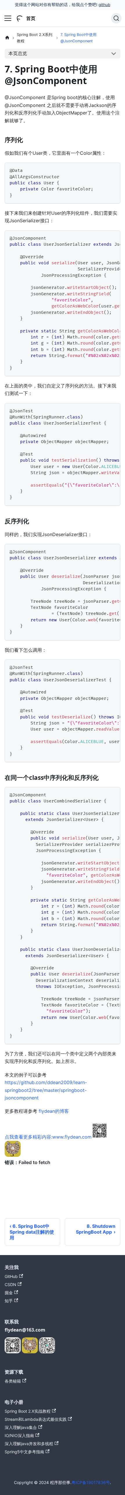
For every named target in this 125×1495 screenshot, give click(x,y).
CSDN (10, 1284)
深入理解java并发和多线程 (29, 1443)
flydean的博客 (54, 1111)
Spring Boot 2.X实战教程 (28, 1411)
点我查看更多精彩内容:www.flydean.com (48, 1137)
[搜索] (116, 18)
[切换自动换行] (103, 238)
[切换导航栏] (7, 18)
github (104, 4)
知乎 (9, 1300)
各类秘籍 (13, 1381)
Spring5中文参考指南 (24, 1451)
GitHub (11, 1276)
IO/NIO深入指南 (19, 1435)
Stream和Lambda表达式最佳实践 (36, 1419)
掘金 (9, 1292)
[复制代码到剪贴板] (113, 169)
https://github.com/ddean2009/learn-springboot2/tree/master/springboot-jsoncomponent (46, 1090)
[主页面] (7, 38)
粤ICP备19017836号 (91, 1482)
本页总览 (17, 53)
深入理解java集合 (21, 1427)
